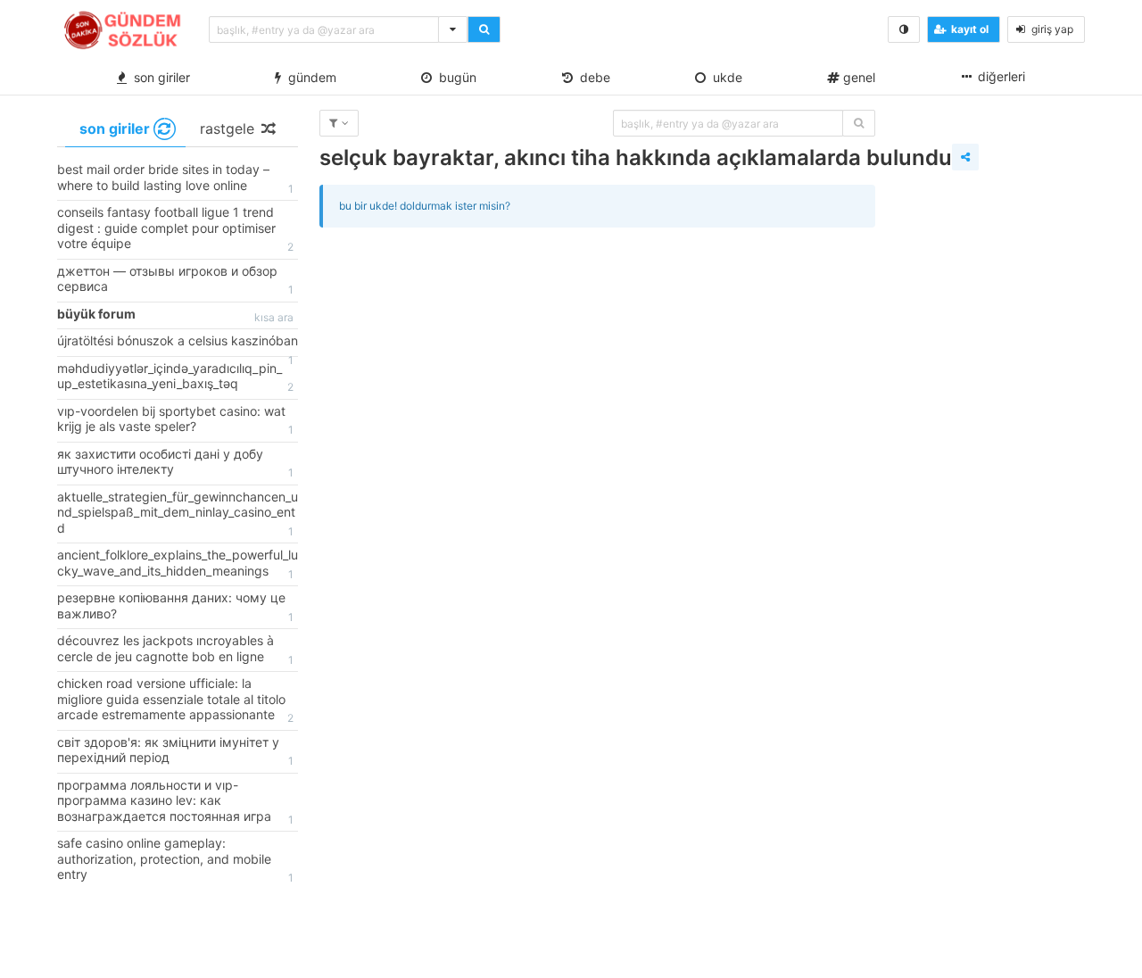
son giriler (158, 77)
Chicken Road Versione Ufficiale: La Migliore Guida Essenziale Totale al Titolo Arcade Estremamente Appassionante (175, 700)
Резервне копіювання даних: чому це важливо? (175, 607)
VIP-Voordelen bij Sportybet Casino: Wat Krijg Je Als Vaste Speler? (175, 420)
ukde (724, 77)
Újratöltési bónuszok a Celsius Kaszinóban (177, 344)
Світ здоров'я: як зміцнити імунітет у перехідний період (175, 751)
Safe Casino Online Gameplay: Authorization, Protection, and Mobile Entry (175, 859)
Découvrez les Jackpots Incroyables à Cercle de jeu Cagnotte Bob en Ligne (175, 650)
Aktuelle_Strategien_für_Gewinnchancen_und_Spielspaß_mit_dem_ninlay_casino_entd (177, 513)
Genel (857, 77)
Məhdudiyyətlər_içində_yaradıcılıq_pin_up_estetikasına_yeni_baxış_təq (175, 377)
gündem (308, 77)
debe (591, 77)
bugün (454, 77)
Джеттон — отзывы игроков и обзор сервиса (175, 280)
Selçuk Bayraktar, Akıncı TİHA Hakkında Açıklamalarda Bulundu (635, 157)
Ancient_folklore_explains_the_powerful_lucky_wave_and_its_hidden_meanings (177, 564)
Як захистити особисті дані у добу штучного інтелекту (175, 463)
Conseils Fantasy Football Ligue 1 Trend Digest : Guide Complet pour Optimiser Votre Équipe (175, 228)
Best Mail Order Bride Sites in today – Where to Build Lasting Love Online (175, 178)
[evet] (858, 123)
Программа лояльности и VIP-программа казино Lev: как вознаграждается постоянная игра (175, 801)
